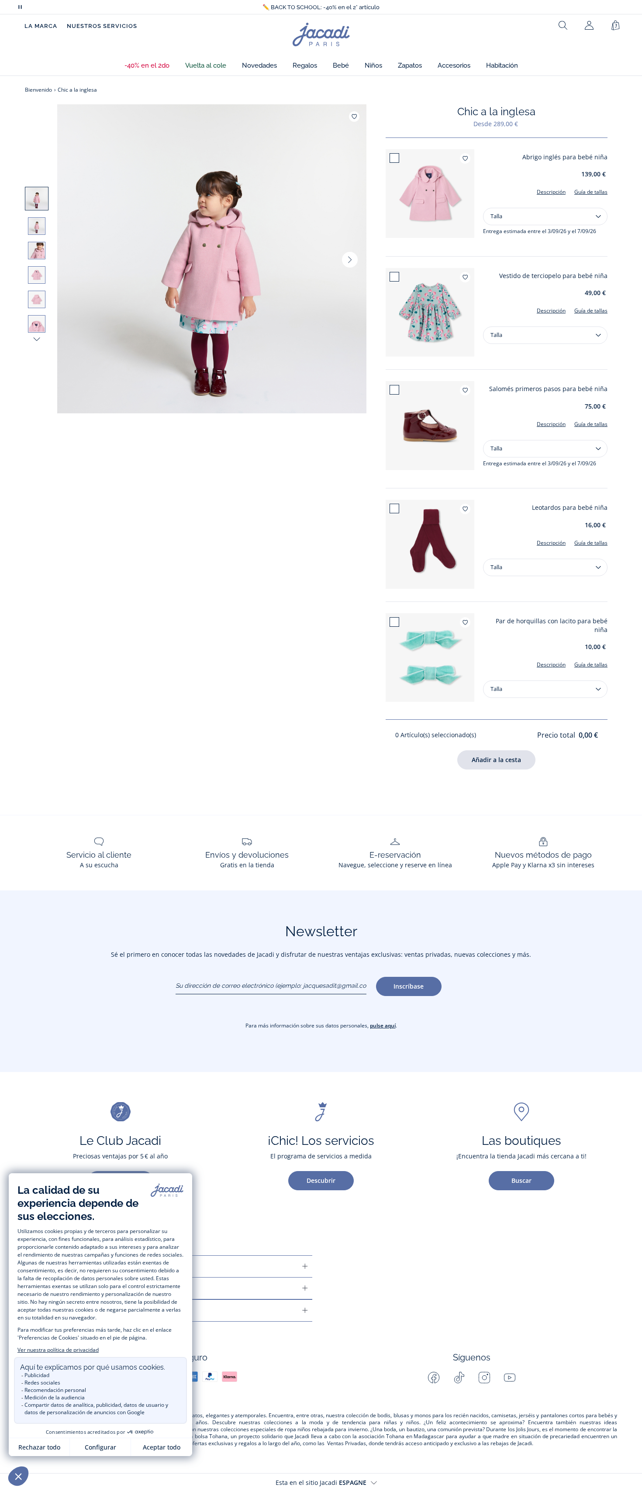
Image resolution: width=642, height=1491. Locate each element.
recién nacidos (471, 1415)
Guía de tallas (590, 192)
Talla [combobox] (496, 216)
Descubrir (321, 1180)
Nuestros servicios (102, 26)
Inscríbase (408, 986)
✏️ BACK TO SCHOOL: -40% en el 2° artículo (321, 7)
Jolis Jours (527, 1429)
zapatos (193, 1415)
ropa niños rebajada (309, 1429)
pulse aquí (383, 1025)
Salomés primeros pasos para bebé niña (548, 389)
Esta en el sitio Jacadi (321, 1482)
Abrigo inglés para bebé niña (564, 157)
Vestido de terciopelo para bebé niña (553, 275)
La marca (40, 26)
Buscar (521, 1180)
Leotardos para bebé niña (569, 507)
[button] (147, 66)
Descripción (551, 192)
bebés (605, 1415)
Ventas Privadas (346, 1443)
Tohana (218, 1436)
